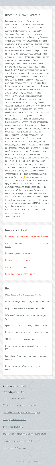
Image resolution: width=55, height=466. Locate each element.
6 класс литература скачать (16, 267)
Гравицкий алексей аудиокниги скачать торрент (21, 412)
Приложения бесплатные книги (17, 260)
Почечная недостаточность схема (18, 253)
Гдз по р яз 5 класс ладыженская (15, 398)
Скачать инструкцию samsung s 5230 (17, 441)
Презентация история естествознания (20, 274)
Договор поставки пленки (13, 427)
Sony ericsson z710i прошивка (15, 448)
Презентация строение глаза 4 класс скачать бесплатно (27, 236)
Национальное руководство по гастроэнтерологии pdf (24, 434)
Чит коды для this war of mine (14, 420)
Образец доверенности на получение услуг (20, 405)
